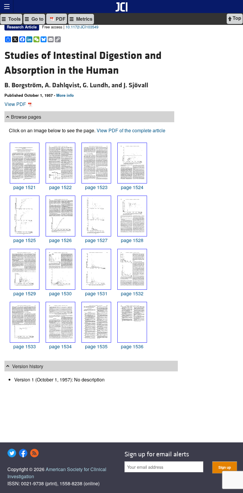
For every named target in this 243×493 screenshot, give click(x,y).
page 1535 (96, 346)
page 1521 (24, 187)
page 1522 (60, 187)
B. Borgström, (24, 85)
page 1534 (60, 346)
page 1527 (96, 240)
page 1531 (96, 293)
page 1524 (132, 187)
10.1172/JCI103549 (81, 27)
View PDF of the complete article (131, 130)
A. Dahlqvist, (64, 85)
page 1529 (24, 293)
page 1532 (132, 293)
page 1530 (60, 293)
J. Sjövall (136, 85)
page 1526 (60, 240)
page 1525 (24, 240)
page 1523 (96, 187)
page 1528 (132, 240)
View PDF (15, 104)
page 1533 (24, 346)
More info (65, 95)
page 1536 (132, 346)
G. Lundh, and (103, 85)
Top (236, 17)
